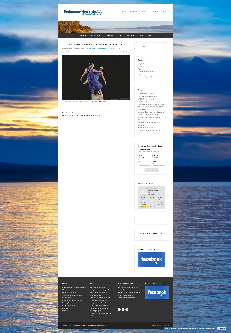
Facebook (133, 11)
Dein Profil (144, 11)
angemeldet (72, 115)
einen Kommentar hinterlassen (97, 101)
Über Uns (65, 290)
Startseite (83, 35)
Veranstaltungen (96, 35)
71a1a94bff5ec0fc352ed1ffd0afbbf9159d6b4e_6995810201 (103, 48)
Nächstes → (126, 52)
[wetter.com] (143, 207)
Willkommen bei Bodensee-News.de (74, 287)
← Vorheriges (66, 52)
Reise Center (130, 35)
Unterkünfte (109, 35)
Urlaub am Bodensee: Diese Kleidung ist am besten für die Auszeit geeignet (99, 308)
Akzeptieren (222, 328)
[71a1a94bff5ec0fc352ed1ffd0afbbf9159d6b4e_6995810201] (96, 77)
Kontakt (64, 311)
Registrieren (155, 11)
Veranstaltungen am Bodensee (148, 77)
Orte (119, 35)
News (149, 35)
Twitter (123, 309)
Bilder (141, 35)
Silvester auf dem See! (145, 127)
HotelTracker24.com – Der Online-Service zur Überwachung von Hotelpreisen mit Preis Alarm (151, 106)
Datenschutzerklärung (69, 305)
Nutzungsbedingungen (69, 303)
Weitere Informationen (210, 328)
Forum (124, 11)
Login (165, 11)
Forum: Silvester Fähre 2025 (147, 71)
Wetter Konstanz (151, 188)
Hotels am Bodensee (69, 292)
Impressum (65, 308)
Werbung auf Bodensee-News (72, 300)
